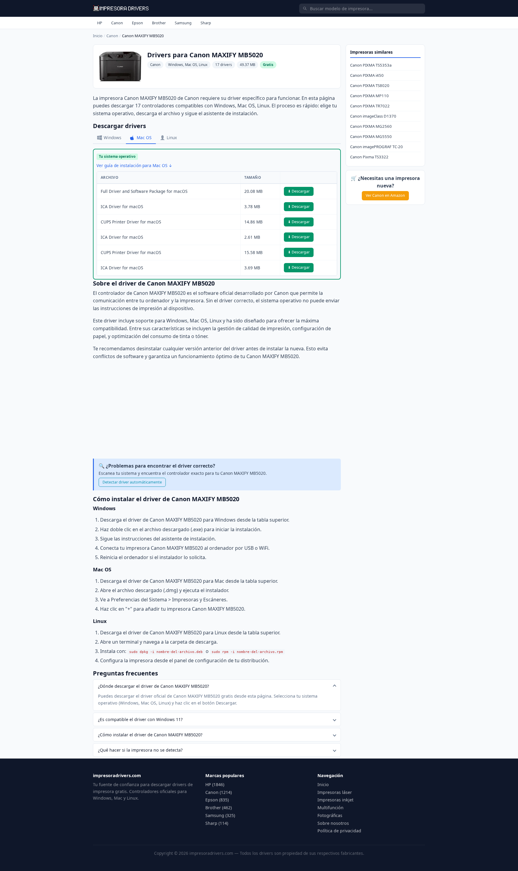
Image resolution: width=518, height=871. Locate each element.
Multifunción (330, 807)
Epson (137, 22)
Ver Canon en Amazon (385, 195)
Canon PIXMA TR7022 (370, 106)
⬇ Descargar (299, 191)
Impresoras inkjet (335, 800)
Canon (117, 22)
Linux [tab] (172, 137)
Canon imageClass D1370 (373, 116)
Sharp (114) (216, 823)
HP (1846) (214, 784)
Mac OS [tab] (144, 137)
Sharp (206, 22)
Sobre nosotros (333, 823)
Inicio (98, 35)
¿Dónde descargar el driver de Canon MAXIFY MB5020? (153, 686)
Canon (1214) (218, 792)
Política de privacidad (339, 831)
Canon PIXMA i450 (367, 75)
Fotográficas (329, 815)
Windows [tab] (112, 137)
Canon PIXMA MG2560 (371, 126)
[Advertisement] (217, 409)
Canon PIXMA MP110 (369, 95)
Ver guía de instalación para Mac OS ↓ (134, 165)
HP (99, 22)
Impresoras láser (334, 792)
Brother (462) (218, 807)
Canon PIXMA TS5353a (370, 65)
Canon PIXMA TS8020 (369, 85)
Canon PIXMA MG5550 (371, 136)
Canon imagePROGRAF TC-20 (376, 146)
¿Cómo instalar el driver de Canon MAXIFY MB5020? (150, 735)
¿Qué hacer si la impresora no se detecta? (140, 750)
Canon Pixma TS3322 (369, 157)
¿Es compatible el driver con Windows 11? (140, 719)
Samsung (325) (220, 815)
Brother (159, 22)
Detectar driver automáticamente (132, 482)
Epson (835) (217, 800)
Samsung (183, 22)
